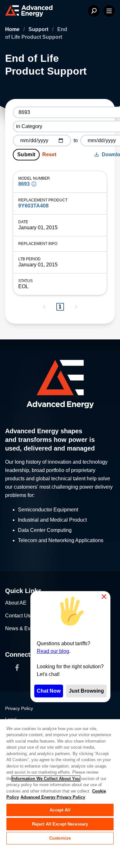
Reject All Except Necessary (60, 824)
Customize (60, 838)
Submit (26, 154)
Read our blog (53, 651)
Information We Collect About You (46, 778)
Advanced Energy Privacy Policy (52, 797)
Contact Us (17, 615)
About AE (16, 603)
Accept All (60, 810)
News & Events (22, 628)
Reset (49, 154)
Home (13, 29)
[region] (60, 782)
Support (39, 29)
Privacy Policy (19, 708)
